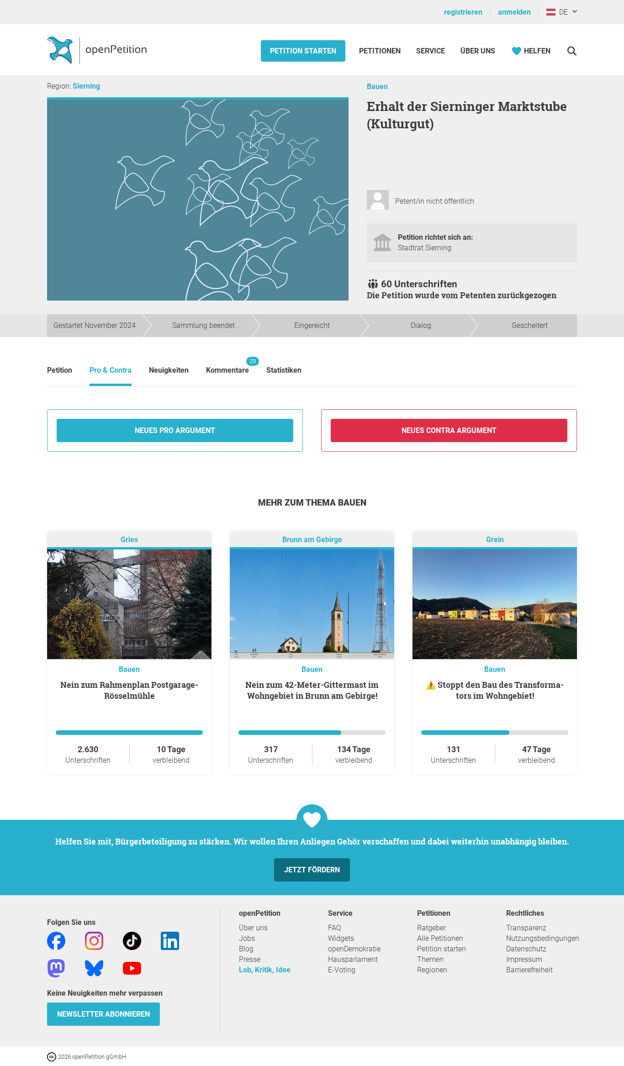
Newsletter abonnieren (103, 1014)
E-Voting (341, 970)
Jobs (247, 938)
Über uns (253, 928)
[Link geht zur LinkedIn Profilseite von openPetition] (170, 940)
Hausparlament (353, 959)
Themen (430, 959)
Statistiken (283, 370)
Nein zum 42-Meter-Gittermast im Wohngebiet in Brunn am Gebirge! (312, 690)
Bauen (377, 86)
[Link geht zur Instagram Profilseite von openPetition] (94, 940)
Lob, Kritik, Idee (265, 970)
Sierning (86, 86)
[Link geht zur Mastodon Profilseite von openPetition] (56, 967)
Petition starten (303, 51)
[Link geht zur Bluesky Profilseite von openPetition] (94, 967)
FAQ (334, 928)
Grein (495, 539)
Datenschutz (526, 949)
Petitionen (380, 51)
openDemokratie (354, 949)
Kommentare (227, 366)
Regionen (432, 970)
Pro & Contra (111, 370)
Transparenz (526, 928)
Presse (249, 959)
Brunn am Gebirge (312, 539)
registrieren (463, 12)
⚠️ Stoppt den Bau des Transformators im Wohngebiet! (495, 690)
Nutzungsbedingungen (542, 938)
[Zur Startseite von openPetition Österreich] (98, 50)
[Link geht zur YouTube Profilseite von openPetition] (132, 967)
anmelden (514, 12)
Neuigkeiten (169, 370)
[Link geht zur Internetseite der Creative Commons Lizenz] (52, 1056)
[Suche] (571, 51)
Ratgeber (431, 928)
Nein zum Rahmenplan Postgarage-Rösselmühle (129, 690)
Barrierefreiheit (529, 970)
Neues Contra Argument (449, 430)
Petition (59, 370)
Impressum (524, 959)
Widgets (341, 938)
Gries (129, 539)
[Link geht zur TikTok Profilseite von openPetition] (132, 940)
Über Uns (477, 51)
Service (430, 51)
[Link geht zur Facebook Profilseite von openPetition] (56, 940)
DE (561, 12)
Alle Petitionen (440, 938)
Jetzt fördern (312, 869)
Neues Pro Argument (175, 430)
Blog (246, 949)
